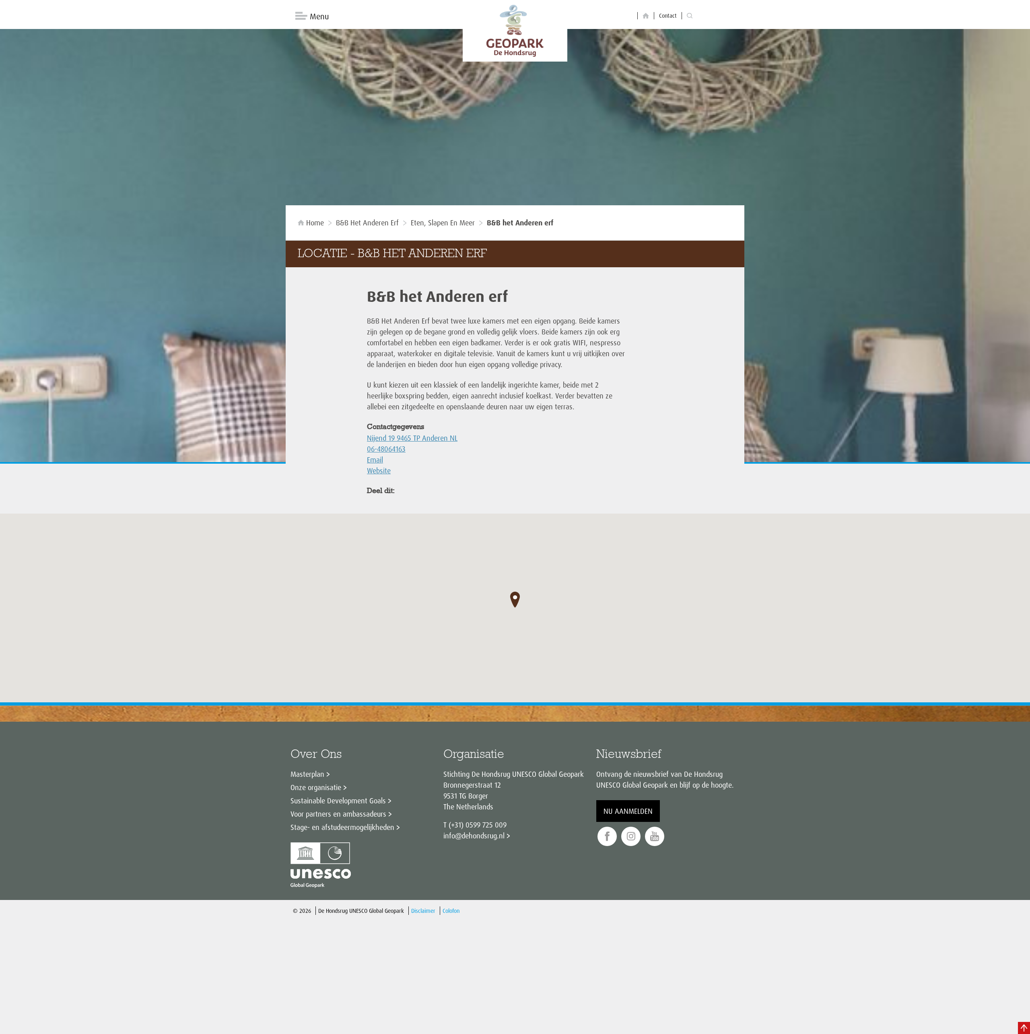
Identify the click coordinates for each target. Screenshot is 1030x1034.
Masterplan (307, 774)
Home (315, 222)
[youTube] (654, 836)
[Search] (689, 16)
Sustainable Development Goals (338, 800)
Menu (319, 16)
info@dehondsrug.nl (474, 835)
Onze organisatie (315, 787)
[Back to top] (1024, 1028)
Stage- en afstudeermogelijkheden (342, 827)
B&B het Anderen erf (367, 222)
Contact (668, 15)
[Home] (646, 16)
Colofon (451, 910)
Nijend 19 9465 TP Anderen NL (412, 437)
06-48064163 (386, 448)
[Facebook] (607, 836)
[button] (515, 600)
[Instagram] (631, 836)
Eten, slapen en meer (443, 222)
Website (379, 470)
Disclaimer (423, 910)
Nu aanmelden (628, 811)
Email (375, 459)
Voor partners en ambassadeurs (338, 813)
